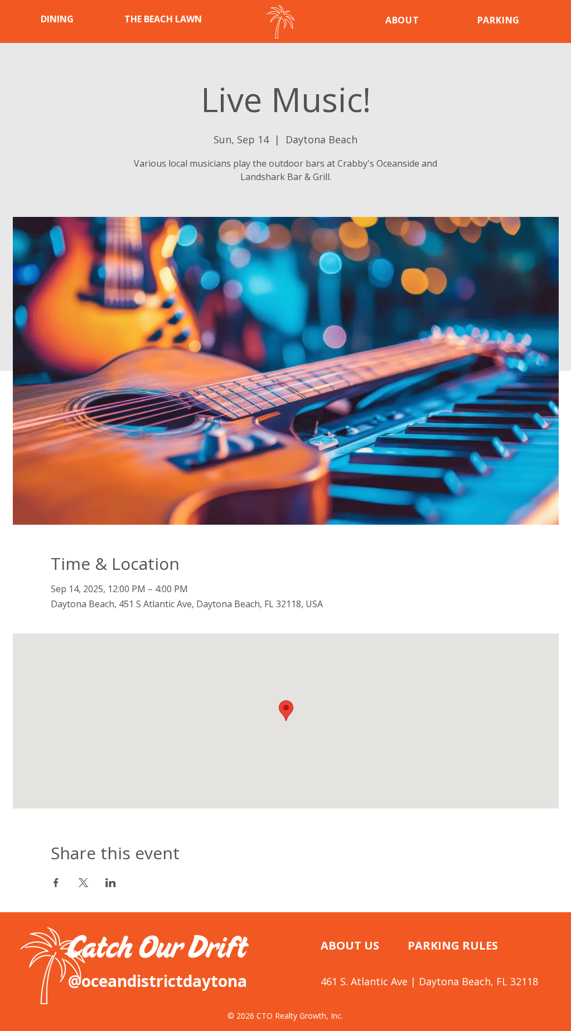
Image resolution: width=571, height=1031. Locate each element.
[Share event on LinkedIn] (110, 882)
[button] (74, 19)
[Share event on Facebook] (56, 882)
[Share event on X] (83, 882)
